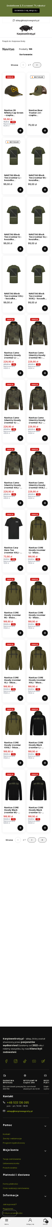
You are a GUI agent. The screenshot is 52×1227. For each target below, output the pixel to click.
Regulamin (8, 1208)
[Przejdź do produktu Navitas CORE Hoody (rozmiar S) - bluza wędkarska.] (38, 593)
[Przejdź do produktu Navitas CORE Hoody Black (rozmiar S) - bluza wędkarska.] (38, 788)
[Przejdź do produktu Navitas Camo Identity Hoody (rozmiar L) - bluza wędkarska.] (13, 333)
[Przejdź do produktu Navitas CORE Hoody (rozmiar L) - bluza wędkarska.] (38, 528)
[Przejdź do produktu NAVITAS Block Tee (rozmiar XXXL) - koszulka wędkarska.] (38, 274)
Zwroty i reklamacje (12, 1138)
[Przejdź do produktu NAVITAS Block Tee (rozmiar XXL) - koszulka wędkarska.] (13, 274)
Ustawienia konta (11, 1163)
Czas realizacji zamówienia (16, 1188)
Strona (14, 65)
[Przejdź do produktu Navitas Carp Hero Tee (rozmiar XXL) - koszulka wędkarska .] (13, 528)
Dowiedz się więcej (26, 10)
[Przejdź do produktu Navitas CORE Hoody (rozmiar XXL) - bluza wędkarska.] (38, 658)
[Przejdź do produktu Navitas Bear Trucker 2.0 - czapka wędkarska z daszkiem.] (38, 91)
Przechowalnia (10, 1167)
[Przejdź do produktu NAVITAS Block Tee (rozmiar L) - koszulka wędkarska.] (13, 156)
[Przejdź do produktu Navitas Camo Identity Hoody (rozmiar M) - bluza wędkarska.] (38, 333)
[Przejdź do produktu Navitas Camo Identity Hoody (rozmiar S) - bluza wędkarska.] (13, 398)
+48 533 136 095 (18, 1103)
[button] (25, 1126)
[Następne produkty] (32, 839)
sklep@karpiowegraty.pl (27, 20)
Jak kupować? (10, 1204)
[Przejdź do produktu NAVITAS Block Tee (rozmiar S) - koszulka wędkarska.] (13, 215)
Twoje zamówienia (12, 1159)
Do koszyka (20, 131)
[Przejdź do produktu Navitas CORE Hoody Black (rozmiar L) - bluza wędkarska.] (38, 723)
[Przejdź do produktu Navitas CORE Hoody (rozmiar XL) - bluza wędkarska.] (13, 658)
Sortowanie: (26, 54)
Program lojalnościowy (14, 1143)
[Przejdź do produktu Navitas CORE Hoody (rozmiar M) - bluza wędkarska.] (13, 593)
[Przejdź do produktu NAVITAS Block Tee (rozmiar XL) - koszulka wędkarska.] (38, 215)
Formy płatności (10, 1184)
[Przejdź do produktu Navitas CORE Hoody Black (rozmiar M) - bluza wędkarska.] (13, 788)
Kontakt (6, 1134)
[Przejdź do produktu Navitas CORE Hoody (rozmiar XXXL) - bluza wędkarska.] (13, 723)
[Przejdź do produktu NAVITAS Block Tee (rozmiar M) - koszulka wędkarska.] (38, 156)
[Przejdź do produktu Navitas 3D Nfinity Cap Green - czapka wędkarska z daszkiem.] (13, 91)
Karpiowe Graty (13, 41)
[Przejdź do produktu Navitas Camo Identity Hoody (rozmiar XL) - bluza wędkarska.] (38, 398)
